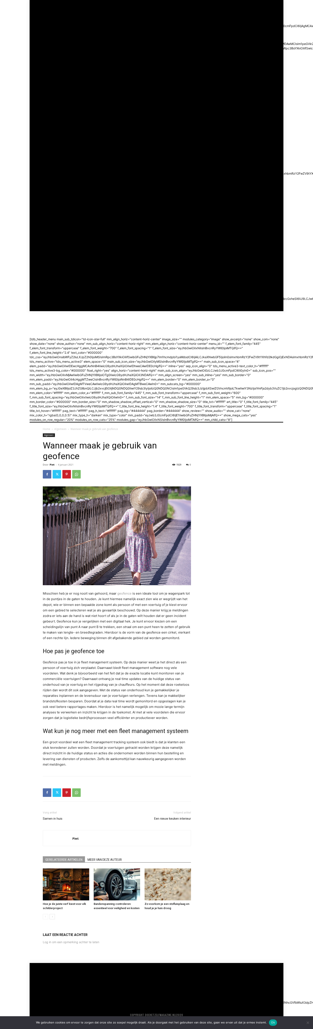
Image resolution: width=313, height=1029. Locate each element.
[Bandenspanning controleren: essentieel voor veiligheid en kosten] (117, 884)
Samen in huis (52, 819)
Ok (273, 1022)
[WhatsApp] (76, 474)
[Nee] (308, 1022)
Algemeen (60, 429)
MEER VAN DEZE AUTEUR (105, 859)
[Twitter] (57, 474)
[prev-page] (45, 916)
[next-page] (52, 916)
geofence (124, 593)
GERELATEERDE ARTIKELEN (63, 859)
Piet (52, 464)
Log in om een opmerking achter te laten (71, 942)
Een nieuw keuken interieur (172, 819)
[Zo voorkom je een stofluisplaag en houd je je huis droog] (168, 884)
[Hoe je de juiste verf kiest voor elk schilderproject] (66, 884)
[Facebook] (47, 474)
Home (46, 429)
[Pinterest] (66, 474)
